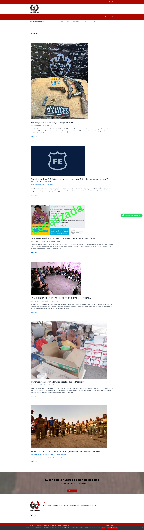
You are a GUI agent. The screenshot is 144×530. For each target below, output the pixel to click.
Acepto (103, 527)
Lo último (41, 385)
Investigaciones (92, 17)
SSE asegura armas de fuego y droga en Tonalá (52, 122)
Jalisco (33, 125)
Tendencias (53, 17)
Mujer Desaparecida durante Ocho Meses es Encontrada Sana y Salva (63, 238)
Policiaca (81, 17)
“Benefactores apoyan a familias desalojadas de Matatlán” (57, 382)
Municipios (38, 125)
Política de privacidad (112, 527)
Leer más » (34, 136)
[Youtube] (112, 2)
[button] (131, 215)
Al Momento (34, 385)
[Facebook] (109, 2)
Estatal (32, 241)
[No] (142, 528)
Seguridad (38, 184)
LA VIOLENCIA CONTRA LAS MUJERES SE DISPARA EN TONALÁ (61, 298)
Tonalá (44, 125)
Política (113, 17)
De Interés (103, 17)
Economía (63, 17)
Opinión (72, 17)
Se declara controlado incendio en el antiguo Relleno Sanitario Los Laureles (65, 451)
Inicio (30, 17)
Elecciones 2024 (41, 17)
